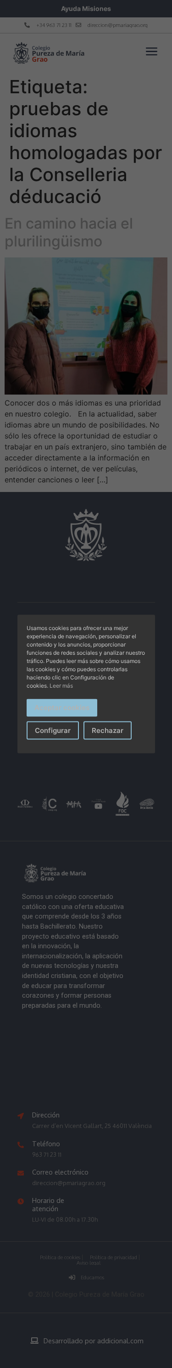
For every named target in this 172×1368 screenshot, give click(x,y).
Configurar (53, 730)
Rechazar (107, 730)
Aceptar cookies (61, 707)
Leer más (61, 685)
